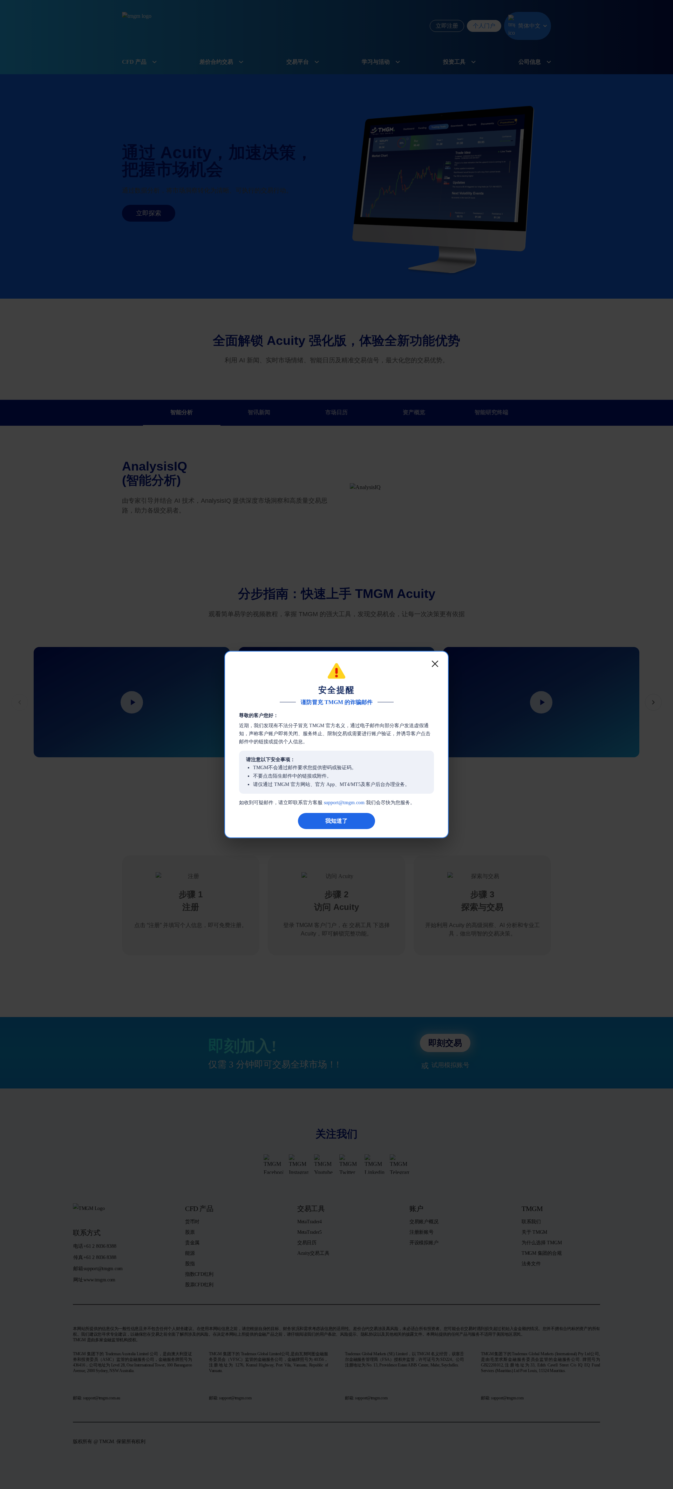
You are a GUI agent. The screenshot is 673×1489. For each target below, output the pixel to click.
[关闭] (435, 663)
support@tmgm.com (344, 802)
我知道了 (336, 821)
